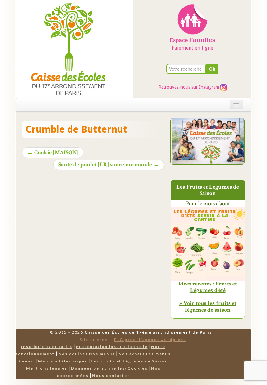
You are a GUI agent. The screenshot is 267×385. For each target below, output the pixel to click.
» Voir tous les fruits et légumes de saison (207, 307)
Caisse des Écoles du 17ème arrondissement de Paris (148, 332)
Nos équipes (73, 353)
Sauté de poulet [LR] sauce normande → (108, 165)
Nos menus (102, 353)
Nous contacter (111, 375)
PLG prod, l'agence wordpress (150, 339)
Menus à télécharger (62, 361)
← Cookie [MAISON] (52, 152)
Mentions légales (46, 368)
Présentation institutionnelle (112, 346)
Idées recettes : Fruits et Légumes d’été (207, 287)
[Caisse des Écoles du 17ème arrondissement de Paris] (62, 48)
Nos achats (132, 353)
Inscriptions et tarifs (46, 346)
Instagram (209, 87)
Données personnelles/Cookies (109, 368)
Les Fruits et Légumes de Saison (129, 361)
